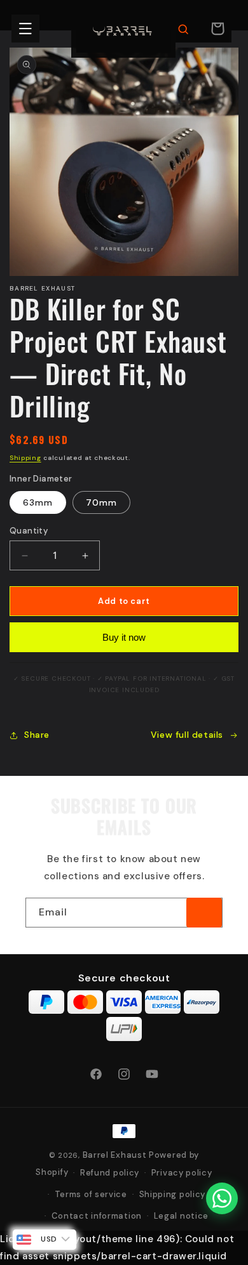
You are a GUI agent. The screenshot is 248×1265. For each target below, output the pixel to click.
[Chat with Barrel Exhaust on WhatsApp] (222, 1198)
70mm (101, 502)
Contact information (97, 1215)
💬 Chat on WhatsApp (137, 1177)
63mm (38, 502)
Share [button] (37, 734)
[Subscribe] (204, 912)
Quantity (29, 530)
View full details (187, 734)
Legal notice (181, 1215)
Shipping (25, 458)
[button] (25, 29)
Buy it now (124, 637)
